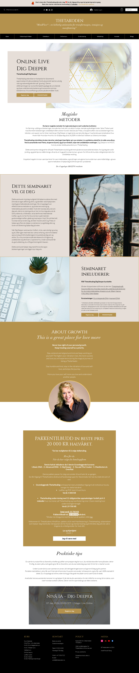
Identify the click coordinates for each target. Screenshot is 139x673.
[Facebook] (44, 10)
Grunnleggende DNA (101, 298)
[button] (122, 9)
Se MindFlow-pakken (86, 4)
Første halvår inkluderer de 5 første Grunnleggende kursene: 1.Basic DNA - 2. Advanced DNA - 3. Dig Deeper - (63, 465)
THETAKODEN (69, 21)
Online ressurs (28, 652)
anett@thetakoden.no (58, 660)
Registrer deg (69, 611)
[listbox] (131, 9)
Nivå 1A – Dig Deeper (69, 596)
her (91, 517)
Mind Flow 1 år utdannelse (32, 643)
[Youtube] (109, 641)
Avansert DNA (114, 298)
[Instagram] (52, 10)
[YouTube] (47, 10)
